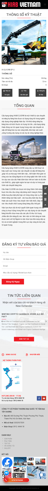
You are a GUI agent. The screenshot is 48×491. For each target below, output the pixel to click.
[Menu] (45, 4)
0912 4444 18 (19, 398)
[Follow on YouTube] (44, 398)
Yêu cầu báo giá (24, 92)
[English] (3, 3)
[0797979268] (16, 480)
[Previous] (2, 321)
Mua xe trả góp (7, 92)
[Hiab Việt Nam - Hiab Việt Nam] (21, 4)
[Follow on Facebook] (39, 398)
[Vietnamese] (6, 3)
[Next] (46, 321)
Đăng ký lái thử (42, 92)
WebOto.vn (35, 488)
